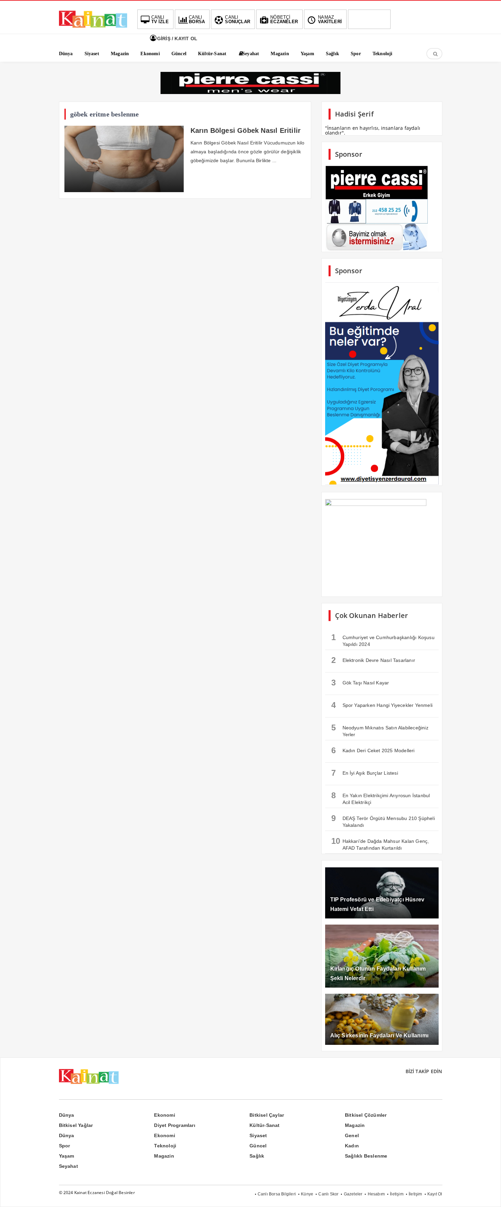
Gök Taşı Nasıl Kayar (360, 682)
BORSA (197, 19)
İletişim (397, 1194)
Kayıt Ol (434, 1194)
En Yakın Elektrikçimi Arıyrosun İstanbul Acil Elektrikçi (380, 798)
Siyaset (258, 1135)
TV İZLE (160, 19)
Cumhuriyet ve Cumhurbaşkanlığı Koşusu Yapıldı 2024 (383, 640)
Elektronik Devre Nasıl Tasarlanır (373, 660)
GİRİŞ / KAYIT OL (176, 38)
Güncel (258, 1145)
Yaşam (66, 1156)
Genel (352, 1135)
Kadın (352, 1145)
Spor (64, 1145)
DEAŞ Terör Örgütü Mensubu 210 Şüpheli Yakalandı (383, 821)
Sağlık (256, 1156)
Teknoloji (165, 1145)
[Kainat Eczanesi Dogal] (93, 27)
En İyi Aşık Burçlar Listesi (364, 772)
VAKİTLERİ (330, 19)
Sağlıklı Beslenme (366, 1156)
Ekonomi (164, 1115)
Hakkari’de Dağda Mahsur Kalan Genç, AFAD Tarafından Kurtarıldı (380, 843)
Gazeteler (353, 1194)
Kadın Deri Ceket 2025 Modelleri (373, 750)
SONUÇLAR (237, 19)
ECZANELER (284, 19)
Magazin (355, 1125)
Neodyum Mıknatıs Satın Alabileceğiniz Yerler (379, 730)
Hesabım (376, 1194)
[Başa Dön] (489, 1195)
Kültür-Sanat (264, 1125)
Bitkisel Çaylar (266, 1115)
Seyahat (68, 1166)
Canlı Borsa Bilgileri (277, 1194)
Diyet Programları (174, 1125)
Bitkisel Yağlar (76, 1125)
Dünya (66, 1115)
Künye (307, 1194)
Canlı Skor (328, 1194)
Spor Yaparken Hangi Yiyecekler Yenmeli (382, 705)
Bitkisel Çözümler (365, 1115)
